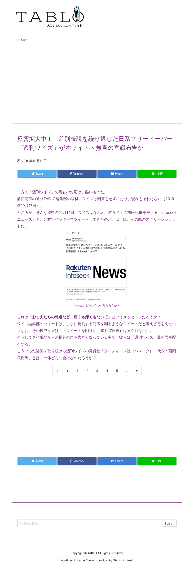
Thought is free (123, 560)
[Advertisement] (97, 82)
